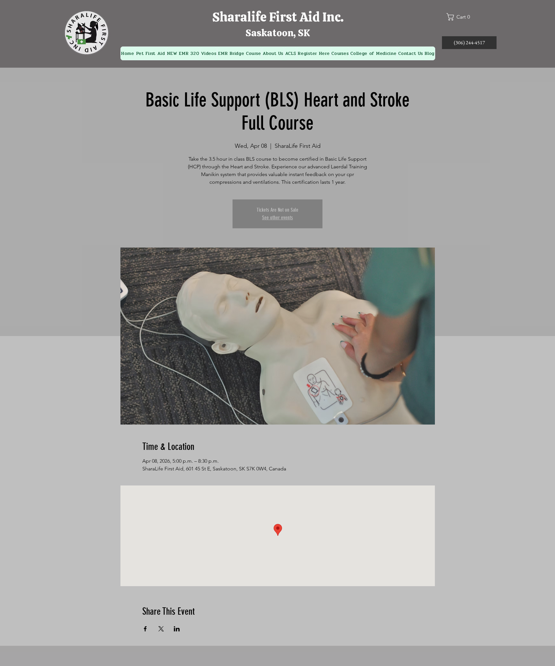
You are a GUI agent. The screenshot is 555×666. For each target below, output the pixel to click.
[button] (460, 17)
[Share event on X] (161, 628)
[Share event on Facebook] (145, 628)
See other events (277, 218)
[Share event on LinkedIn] (177, 628)
